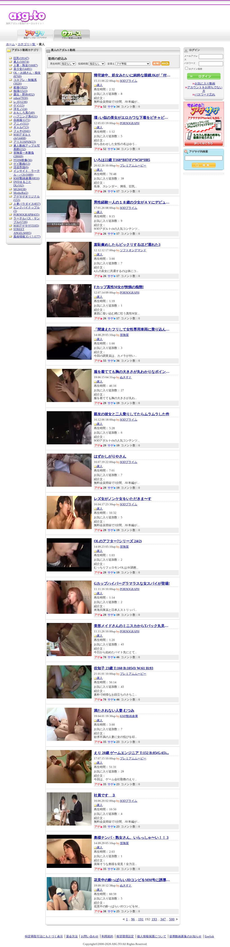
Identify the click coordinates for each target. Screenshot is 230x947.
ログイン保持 (195, 69)
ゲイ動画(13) (21, 163)
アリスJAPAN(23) (24, 141)
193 (154, 919)
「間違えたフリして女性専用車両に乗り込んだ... (132, 329)
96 (133, 919)
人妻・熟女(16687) (25, 65)
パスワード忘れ (205, 94)
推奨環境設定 (125, 936)
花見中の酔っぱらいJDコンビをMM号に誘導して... (132, 880)
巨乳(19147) (21, 58)
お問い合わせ (89, 936)
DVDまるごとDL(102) (22, 183)
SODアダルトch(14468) (22, 136)
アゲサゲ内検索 (198, 151)
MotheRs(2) (20, 193)
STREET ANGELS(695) (22, 230)
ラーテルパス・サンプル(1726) (26, 220)
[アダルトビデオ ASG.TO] (27, 21)
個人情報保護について (151, 936)
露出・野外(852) (24, 94)
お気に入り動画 (205, 83)
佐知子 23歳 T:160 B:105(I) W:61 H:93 (123, 668)
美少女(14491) (22, 69)
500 (172, 919)
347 (163, 919)
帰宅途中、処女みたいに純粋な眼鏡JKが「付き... (132, 75)
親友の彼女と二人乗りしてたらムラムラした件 (131, 414)
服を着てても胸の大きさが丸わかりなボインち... (132, 372)
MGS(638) (19, 189)
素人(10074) (21, 61)
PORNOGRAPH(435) (26, 214)
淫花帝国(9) (21, 167)
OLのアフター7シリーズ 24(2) (118, 541)
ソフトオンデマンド (133, 250)
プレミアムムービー (133, 165)
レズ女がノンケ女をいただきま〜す (122, 499)
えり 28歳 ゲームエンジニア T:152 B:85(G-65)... (131, 753)
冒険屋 (124, 335)
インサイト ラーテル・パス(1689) (26, 172)
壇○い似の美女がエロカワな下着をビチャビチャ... (132, 117)
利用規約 (107, 936)
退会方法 (72, 936)
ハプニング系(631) (25, 116)
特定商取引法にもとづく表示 (44, 936)
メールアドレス (191, 58)
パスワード (189, 63)
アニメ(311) (21, 123)
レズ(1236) (20, 102)
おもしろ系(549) (24, 112)
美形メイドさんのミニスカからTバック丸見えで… (132, 626)
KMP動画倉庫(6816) (26, 178)
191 (141, 919)
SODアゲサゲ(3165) (26, 225)
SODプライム (128, 80)
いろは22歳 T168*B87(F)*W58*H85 (122, 160)
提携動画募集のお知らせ (185, 936)
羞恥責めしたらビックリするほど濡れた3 (127, 244)
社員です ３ (104, 795)
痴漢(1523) (20, 91)
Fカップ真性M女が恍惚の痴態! (119, 287)
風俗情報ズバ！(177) (26, 236)
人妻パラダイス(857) (26, 203)
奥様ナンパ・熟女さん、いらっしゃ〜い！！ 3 (131, 837)
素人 (100, 85)
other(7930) (20, 98)
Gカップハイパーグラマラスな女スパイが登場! (132, 583)
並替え (111, 63)
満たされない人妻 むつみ (114, 710)
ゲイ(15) (18, 105)
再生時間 (55, 63)
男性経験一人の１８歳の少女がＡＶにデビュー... (132, 202)
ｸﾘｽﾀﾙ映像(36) (22, 160)
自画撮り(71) (21, 120)
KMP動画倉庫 (129, 716)
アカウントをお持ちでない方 (204, 89)
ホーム (10, 44)
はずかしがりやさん (110, 456)
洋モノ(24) (20, 109)
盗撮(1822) (20, 87)
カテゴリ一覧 (27, 44)
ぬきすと (126, 377)
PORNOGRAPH (129, 123)
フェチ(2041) (21, 131)
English (209, 936)
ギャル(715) (21, 127)
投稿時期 (83, 63)
